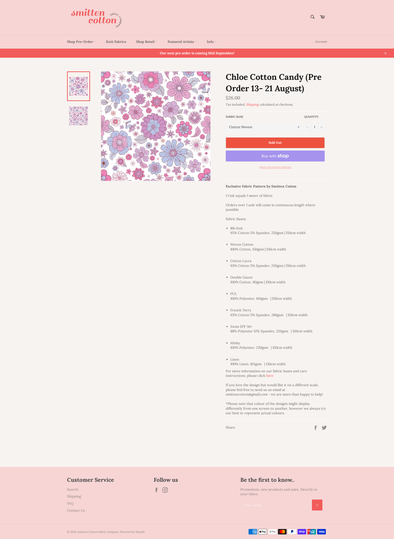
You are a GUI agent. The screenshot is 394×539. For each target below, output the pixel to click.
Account (321, 41)
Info (211, 41)
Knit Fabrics (116, 41)
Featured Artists (181, 41)
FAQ (70, 503)
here (269, 375)
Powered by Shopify (132, 532)
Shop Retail (146, 41)
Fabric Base (234, 116)
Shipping (252, 104)
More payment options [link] (275, 167)
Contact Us (76, 510)
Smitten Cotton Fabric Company (98, 532)
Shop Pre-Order (80, 41)
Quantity (311, 116)
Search (72, 489)
